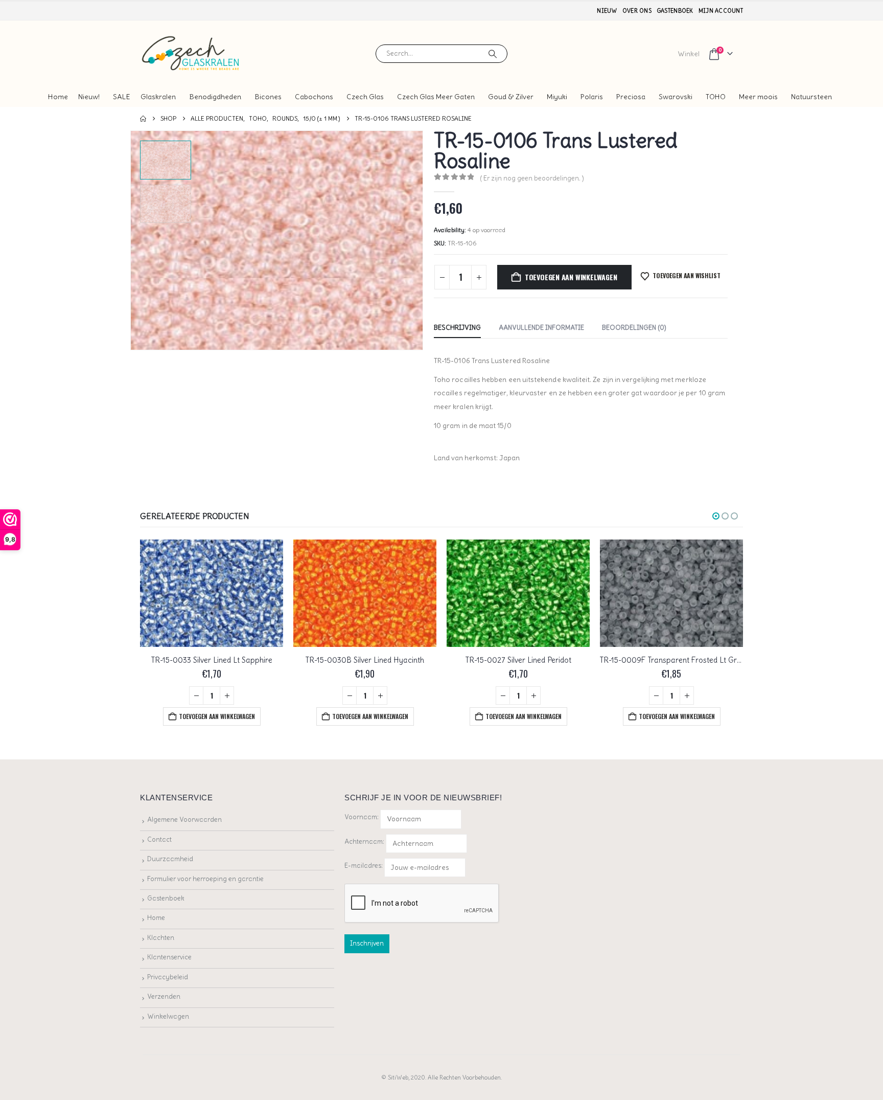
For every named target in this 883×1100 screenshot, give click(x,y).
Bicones (268, 96)
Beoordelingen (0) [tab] (634, 327)
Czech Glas (365, 96)
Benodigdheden (215, 96)
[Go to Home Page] (143, 118)
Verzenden (163, 996)
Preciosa (630, 96)
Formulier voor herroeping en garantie (205, 878)
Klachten (160, 937)
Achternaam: (364, 841)
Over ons (637, 10)
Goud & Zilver (510, 96)
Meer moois (758, 96)
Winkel (689, 53)
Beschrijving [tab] (457, 327)
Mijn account (721, 10)
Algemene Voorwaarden (184, 819)
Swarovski (675, 96)
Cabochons (314, 96)
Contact (159, 839)
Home (58, 96)
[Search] (492, 53)
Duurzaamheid (170, 859)
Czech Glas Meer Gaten (436, 96)
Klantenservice (169, 957)
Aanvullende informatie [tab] (541, 327)
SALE (121, 96)
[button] (132, 240)
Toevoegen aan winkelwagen (571, 277)
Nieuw (607, 10)
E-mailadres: (364, 865)
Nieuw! (89, 96)
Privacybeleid (167, 977)
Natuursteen (811, 96)
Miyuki (557, 96)
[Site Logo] (191, 53)
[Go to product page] (211, 593)
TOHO (716, 96)
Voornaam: (361, 817)
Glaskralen (158, 96)
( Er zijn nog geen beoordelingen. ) (532, 178)
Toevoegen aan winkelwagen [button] (217, 716)
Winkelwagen (168, 1016)
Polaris (591, 96)
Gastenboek (675, 10)
